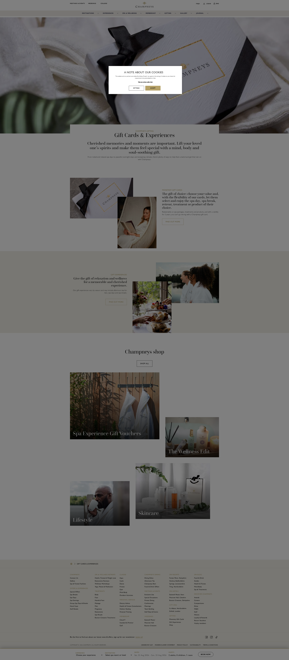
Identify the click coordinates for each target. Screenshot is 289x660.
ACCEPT (152, 88)
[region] (145, 80)
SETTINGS (136, 88)
